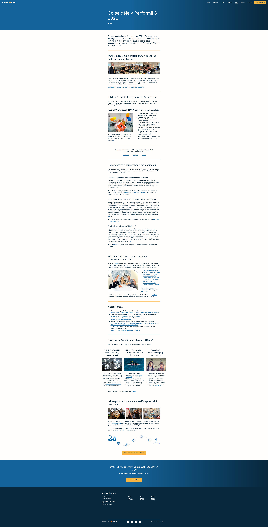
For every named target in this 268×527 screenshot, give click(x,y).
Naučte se (116, 244)
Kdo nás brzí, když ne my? (151, 284)
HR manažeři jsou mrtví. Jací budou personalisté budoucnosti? (126, 87)
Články (153, 499)
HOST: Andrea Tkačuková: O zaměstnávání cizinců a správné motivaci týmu (151, 274)
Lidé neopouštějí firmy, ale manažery (121, 319)
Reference (130, 499)
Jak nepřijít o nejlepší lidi (150, 270)
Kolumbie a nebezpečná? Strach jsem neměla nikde (125, 330)
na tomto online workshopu (113, 384)
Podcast (153, 496)
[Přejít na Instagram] (136, 522)
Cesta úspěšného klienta (122, 430)
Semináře (130, 498)
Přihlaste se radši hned (155, 385)
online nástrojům (116, 423)
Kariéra (142, 498)
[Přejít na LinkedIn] (128, 522)
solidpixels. (163, 521)
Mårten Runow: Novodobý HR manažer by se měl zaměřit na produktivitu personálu (135, 312)
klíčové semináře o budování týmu (135, 192)
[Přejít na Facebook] (132, 522)
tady (113, 140)
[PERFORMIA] (10, 2)
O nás (141, 496)
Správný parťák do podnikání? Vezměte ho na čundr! (126, 316)
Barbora (154, 295)
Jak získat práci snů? (149, 283)
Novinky (110, 23)
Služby (129, 496)
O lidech (115, 263)
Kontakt (142, 499)
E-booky (153, 498)
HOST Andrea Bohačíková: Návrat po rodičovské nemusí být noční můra (151, 279)
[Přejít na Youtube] (140, 522)
